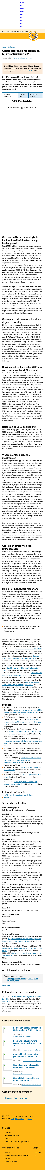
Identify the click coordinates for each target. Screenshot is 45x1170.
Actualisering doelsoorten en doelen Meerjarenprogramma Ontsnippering (23, 722)
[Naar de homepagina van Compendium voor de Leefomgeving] (22, 14)
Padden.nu (7, 797)
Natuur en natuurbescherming (22, 58)
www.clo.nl (6, 1001)
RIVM (21, 1119)
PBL (16, 1119)
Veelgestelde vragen (12, 1136)
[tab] (10, 95)
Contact (7, 1139)
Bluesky (38, 1152)
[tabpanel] (22, 166)
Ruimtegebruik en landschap (22, 1037)
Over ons (8, 1132)
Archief (7, 1152)
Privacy (7, 1158)
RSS (36, 1155)
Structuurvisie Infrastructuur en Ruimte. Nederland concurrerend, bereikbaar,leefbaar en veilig (22, 760)
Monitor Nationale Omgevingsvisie (17, 1142)
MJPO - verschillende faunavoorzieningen (18, 795)
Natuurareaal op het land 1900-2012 (29, 649)
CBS (12, 1119)
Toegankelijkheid (11, 1161)
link (30, 71)
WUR (30, 1119)
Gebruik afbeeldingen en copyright (17, 1155)
